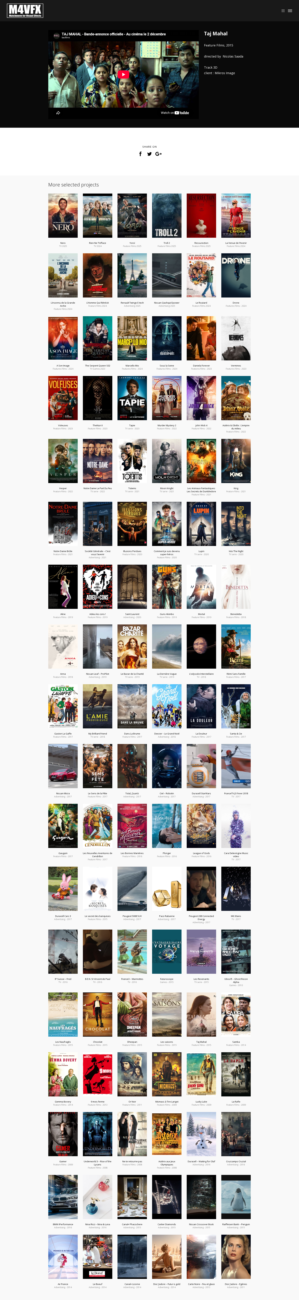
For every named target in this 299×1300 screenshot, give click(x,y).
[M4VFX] (25, 10)
